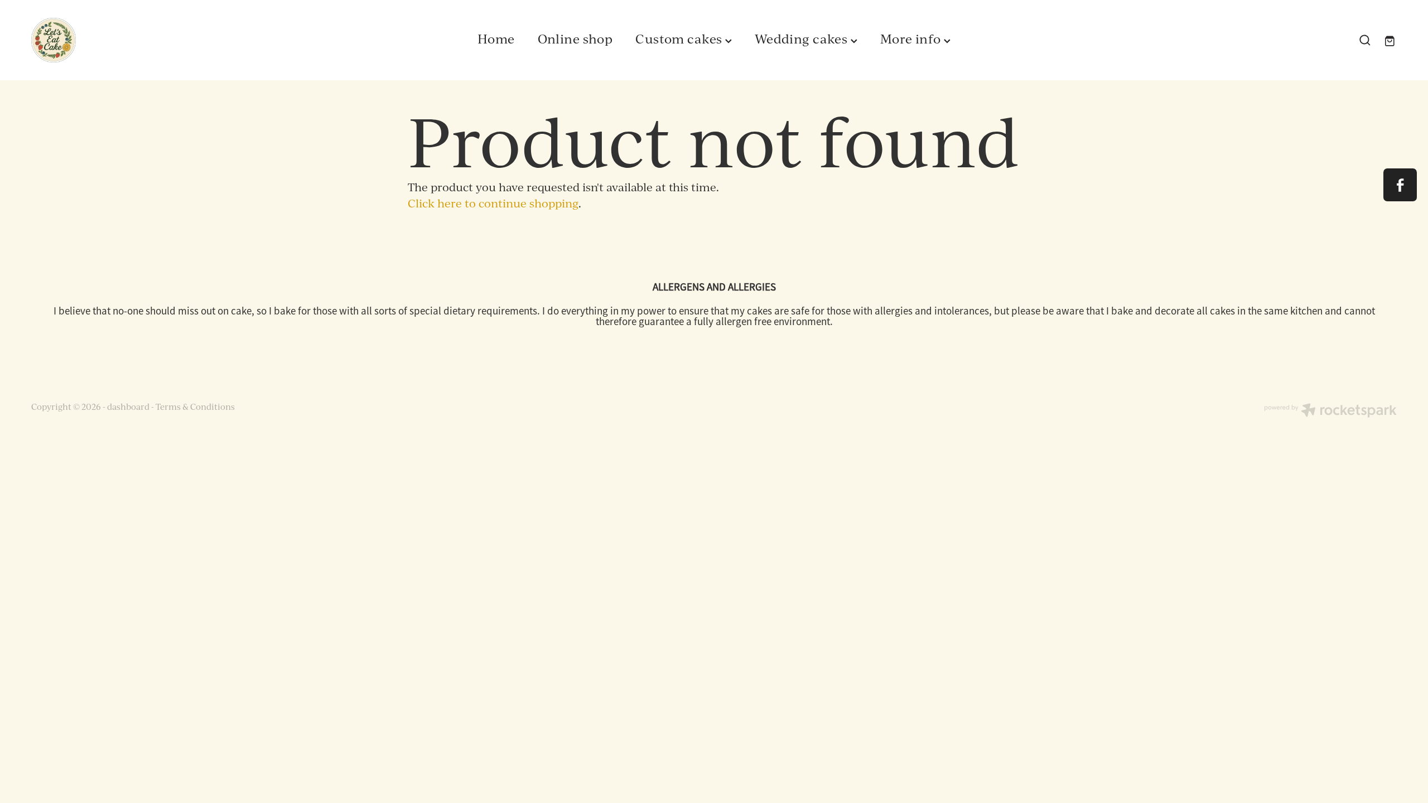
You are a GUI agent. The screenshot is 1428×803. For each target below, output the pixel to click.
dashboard (128, 407)
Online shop (575, 38)
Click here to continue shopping (493, 203)
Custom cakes (680, 38)
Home (496, 38)
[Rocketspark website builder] (1330, 411)
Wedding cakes (803, 38)
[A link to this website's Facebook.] (1399, 184)
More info (912, 38)
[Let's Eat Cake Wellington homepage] (168, 40)
